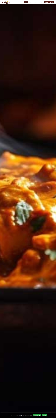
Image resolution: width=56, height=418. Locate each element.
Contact (40, 2)
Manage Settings (37, 415)
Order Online (49, 2)
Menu (30, 2)
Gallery (35, 2)
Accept (44, 415)
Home (26, 2)
